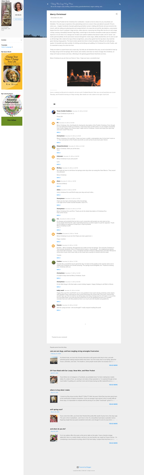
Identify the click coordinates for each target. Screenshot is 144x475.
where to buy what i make (60, 390)
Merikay (59, 168)
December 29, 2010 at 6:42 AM (72, 290)
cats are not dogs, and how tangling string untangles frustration (74, 351)
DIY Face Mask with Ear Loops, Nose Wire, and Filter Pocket (72, 371)
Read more (113, 365)
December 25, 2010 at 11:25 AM (73, 136)
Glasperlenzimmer (62, 146)
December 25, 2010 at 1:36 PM (68, 181)
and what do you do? (58, 429)
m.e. (58, 219)
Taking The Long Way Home (62, 4)
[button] (117, 14)
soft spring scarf (56, 409)
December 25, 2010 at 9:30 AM (66, 122)
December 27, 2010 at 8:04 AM (72, 281)
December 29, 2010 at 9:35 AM (69, 305)
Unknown (60, 156)
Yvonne (59, 245)
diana (58, 181)
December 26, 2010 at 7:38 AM (70, 233)
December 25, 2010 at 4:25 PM (72, 198)
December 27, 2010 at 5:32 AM (72, 273)
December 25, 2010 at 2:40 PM (68, 189)
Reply (58, 119)
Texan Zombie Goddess (64, 111)
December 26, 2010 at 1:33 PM (69, 245)
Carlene (59, 261)
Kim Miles (18, 15)
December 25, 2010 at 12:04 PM (71, 156)
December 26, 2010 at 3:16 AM (67, 219)
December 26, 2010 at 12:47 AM (73, 208)
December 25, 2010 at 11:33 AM (76, 146)
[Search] (120, 4)
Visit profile (18, 19)
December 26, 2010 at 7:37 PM (69, 261)
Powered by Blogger (85, 467)
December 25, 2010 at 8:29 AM (79, 111)
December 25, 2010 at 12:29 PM (70, 168)
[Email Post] (54, 104)
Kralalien (59, 233)
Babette (59, 305)
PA (58, 122)
